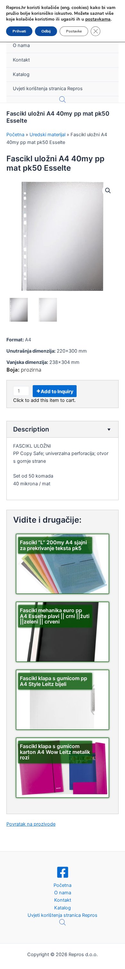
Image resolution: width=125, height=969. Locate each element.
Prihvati (19, 31)
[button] (108, 190)
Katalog (21, 74)
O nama (21, 45)
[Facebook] (62, 872)
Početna (62, 885)
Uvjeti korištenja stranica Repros (48, 88)
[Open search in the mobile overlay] (62, 99)
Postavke (74, 31)
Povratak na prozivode (30, 824)
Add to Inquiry (57, 391)
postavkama (98, 19)
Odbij (46, 31)
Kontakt (21, 60)
